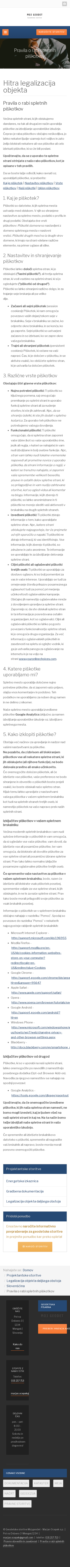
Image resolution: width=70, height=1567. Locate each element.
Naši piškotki (27, 188)
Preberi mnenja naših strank (55, 1328)
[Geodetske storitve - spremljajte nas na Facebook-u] (64, 4)
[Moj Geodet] (35, 16)
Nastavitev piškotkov (39, 183)
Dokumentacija (16, 1483)
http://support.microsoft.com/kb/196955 (38, 938)
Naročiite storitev (52, 32)
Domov (28, 1270)
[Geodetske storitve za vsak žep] (52, 1317)
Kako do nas (17, 1346)
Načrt (9, 1493)
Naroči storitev (36, 1246)
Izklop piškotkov (49, 188)
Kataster (41, 1483)
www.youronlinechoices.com (37, 659)
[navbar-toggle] (5, 32)
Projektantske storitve (24, 1275)
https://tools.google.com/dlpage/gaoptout (40, 1095)
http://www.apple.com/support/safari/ (36, 992)
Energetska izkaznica (22, 1181)
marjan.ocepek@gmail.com (26, 1393)
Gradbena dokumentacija (25, 1191)
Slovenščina (16, 1286)
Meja (58, 1483)
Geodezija (27, 1493)
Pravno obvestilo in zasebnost (20, 1541)
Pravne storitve (17, 1503)
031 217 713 (17, 1380)
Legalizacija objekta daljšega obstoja (33, 1201)
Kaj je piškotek (13, 183)
